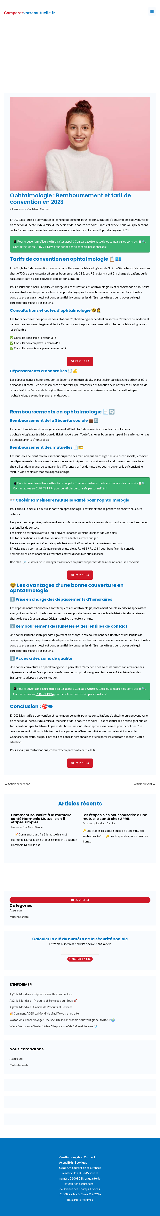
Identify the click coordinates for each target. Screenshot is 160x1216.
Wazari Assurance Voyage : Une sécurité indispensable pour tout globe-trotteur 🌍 (62, 1020)
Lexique (81, 1162)
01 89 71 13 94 (44, 246)
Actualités (66, 1162)
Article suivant (145, 784)
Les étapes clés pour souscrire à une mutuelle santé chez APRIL (115, 816)
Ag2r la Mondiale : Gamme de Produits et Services (41, 1007)
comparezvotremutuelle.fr (78, 750)
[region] (51, 1187)
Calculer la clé (80, 959)
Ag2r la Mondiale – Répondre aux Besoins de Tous (41, 994)
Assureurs (18, 209)
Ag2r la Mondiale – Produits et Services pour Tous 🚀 (43, 1000)
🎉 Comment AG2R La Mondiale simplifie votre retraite (44, 1013)
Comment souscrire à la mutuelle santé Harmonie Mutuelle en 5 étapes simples (41, 818)
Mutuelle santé (19, 916)
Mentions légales (70, 1157)
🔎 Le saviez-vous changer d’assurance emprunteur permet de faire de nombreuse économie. (81, 562)
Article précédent (17, 784)
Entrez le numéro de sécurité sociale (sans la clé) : (80, 944)
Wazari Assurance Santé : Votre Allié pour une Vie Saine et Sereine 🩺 (53, 1026)
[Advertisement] (80, 52)
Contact (89, 1157)
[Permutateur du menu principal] (152, 11)
